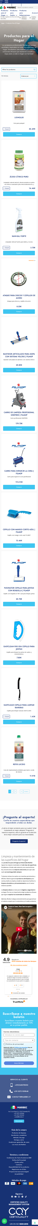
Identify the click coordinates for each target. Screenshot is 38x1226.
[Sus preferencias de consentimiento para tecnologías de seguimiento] (35, 1223)
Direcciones (19, 1121)
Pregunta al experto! (18, 841)
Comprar (19, 134)
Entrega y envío (19, 1140)
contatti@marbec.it (19, 1117)
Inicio (2, 23)
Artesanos (16, 4)
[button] (11, 965)
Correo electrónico (11, 1032)
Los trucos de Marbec (19, 1144)
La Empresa (7, 4)
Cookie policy (19, 1162)
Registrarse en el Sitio (19, 1169)
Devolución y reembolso (19, 1135)
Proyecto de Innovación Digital (19, 1172)
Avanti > (26, 791)
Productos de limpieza (19, 1133)
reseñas (24, 961)
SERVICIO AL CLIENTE (19, 1079)
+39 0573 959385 (19, 1115)
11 (21, 791)
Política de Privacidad (19, 1160)
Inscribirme (19, 1063)
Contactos (19, 1165)
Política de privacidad (21, 1047)
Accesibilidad (19, 1174)
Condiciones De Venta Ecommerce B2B (19, 1158)
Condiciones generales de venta (19, 1142)
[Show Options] (33, 1040)
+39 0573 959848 (21, 1091)
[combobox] (18, 1040)
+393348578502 (21, 1085)
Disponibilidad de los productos (19, 1167)
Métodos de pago (19, 1137)
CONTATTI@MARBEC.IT (21, 1097)
